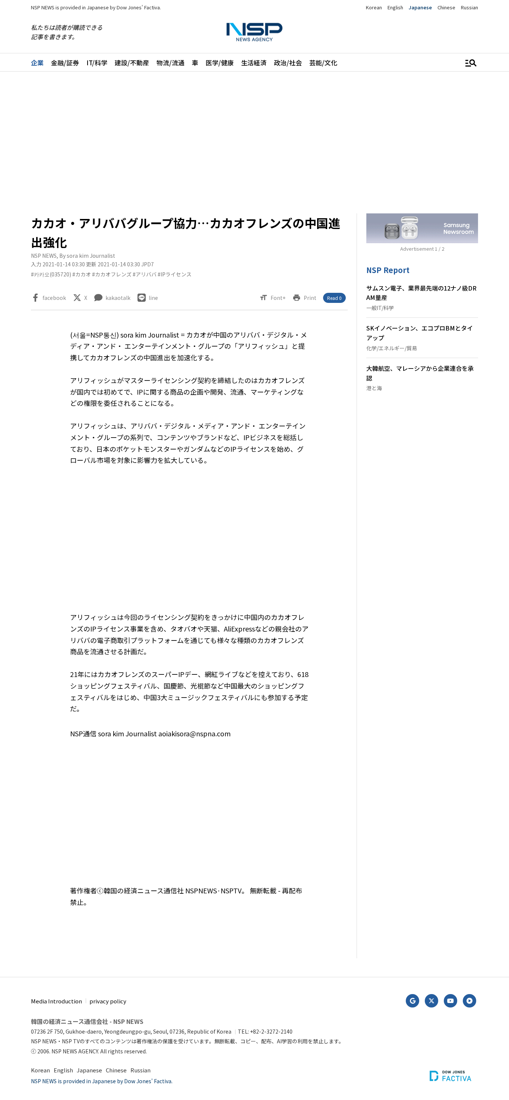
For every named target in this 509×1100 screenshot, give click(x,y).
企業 (37, 62)
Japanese (420, 7)
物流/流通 (170, 62)
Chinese (446, 7)
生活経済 (253, 62)
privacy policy (107, 1001)
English (395, 7)
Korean (374, 7)
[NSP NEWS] (254, 32)
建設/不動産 (132, 62)
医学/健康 (220, 62)
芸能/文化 (323, 62)
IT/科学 (96, 62)
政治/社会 (288, 62)
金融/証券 (65, 62)
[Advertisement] (254, 142)
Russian (469, 7)
